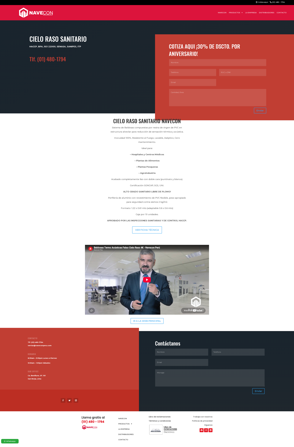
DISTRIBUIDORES (266, 13)
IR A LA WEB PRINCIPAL (147, 321)
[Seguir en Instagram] (76, 400)
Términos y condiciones (160, 421)
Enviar (260, 110)
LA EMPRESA (251, 13)
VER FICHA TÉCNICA (147, 230)
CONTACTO (282, 13)
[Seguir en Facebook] (63, 400)
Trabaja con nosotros (202, 416)
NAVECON (222, 13)
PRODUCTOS (234, 13)
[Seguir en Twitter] (69, 400)
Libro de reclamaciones (160, 416)
